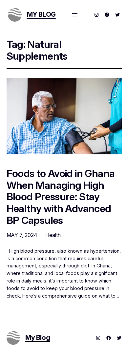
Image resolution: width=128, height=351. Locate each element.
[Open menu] (75, 15)
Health (53, 235)
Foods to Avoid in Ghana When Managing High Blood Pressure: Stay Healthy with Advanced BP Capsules (61, 196)
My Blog (41, 14)
